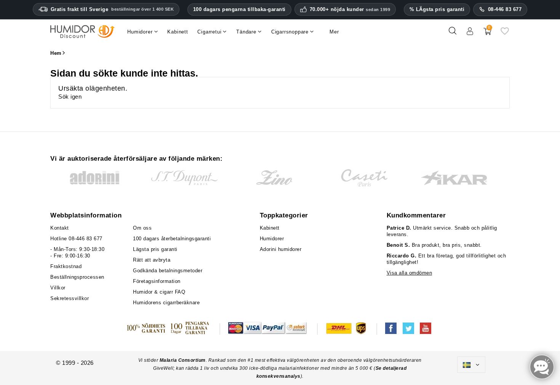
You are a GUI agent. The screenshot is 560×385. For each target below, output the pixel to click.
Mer (334, 32)
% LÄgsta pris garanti (437, 9)
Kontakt (59, 228)
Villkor (58, 288)
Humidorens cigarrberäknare (166, 302)
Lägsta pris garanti (155, 249)
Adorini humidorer (281, 249)
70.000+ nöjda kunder (350, 9)
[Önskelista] (505, 33)
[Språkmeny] (471, 365)
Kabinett (270, 228)
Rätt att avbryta (151, 260)
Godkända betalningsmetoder (167, 270)
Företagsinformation (157, 281)
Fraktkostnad (66, 266)
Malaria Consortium (183, 360)
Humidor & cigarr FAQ (159, 292)
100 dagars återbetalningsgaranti (172, 238)
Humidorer (272, 238)
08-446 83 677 (505, 9)
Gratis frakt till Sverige (112, 9)
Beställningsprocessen (77, 277)
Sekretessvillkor (69, 298)
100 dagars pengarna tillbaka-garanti (239, 9)
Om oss (142, 228)
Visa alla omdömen (409, 273)
